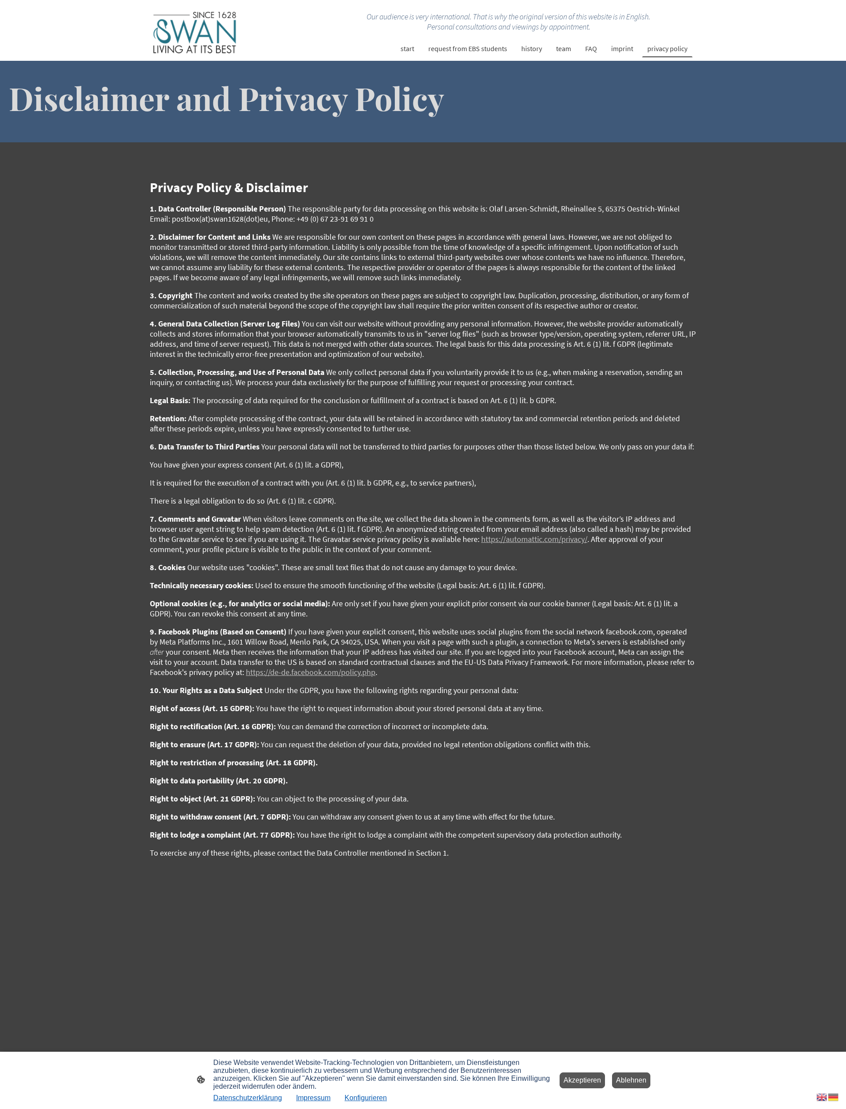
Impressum (313, 1098)
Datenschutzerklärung (247, 1098)
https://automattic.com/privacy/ (534, 539)
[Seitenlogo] (194, 31)
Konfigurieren (366, 1098)
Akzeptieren (582, 1080)
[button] (822, 1096)
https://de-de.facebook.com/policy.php (310, 672)
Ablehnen (631, 1080)
